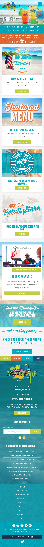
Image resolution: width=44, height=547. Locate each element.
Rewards (17, 358)
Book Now (22, 293)
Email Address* (8, 427)
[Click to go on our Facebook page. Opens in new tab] (13, 525)
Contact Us (22, 413)
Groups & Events (22, 276)
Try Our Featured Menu (22, 129)
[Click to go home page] (10, 7)
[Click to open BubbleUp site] (22, 542)
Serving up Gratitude (22, 78)
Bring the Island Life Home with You (22, 228)
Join (35, 432)
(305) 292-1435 (22, 394)
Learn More (22, 91)
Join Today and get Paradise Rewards (22, 182)
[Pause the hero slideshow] (2, 22)
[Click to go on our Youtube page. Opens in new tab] (26, 525)
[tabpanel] (22, 12)
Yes (28, 536)
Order (5, 358)
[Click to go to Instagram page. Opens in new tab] (24, 437)
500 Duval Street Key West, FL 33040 (22, 388)
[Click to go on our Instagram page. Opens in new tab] (22, 525)
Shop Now (22, 234)
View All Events (22, 352)
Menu (27, 358)
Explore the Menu (22, 142)
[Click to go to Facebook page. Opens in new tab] (19, 437)
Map (38, 358)
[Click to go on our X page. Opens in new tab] (17, 525)
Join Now (22, 322)
